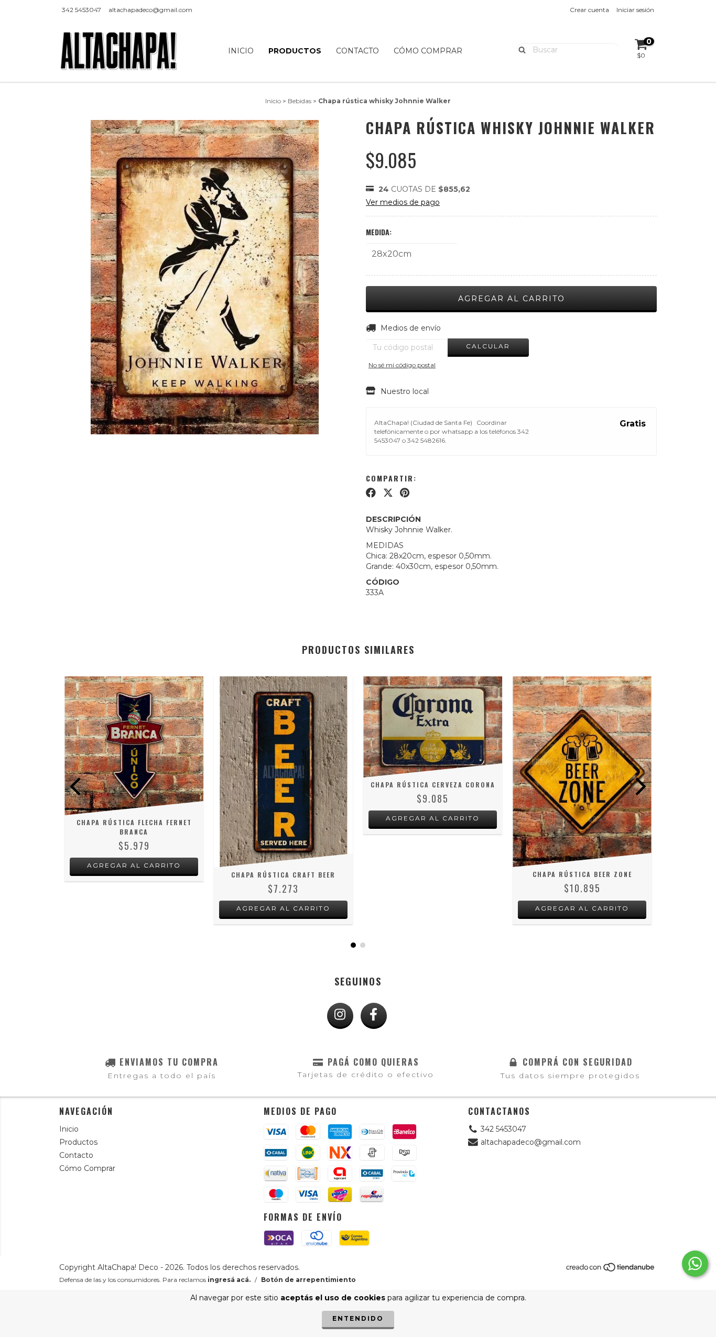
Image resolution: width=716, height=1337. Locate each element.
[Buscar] (519, 49)
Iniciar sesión (635, 10)
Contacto (357, 51)
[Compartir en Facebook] (371, 493)
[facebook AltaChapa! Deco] (374, 1016)
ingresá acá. (229, 1280)
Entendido (358, 1318)
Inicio (241, 51)
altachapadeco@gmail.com (150, 10)
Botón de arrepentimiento (308, 1280)
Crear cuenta (589, 10)
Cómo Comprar (428, 51)
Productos (294, 51)
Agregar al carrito (134, 865)
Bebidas (299, 101)
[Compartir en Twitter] (388, 493)
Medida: (379, 232)
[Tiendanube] (611, 1270)
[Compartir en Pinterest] (404, 493)
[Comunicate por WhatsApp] (695, 1264)
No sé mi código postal (402, 365)
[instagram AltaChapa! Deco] (340, 1016)
